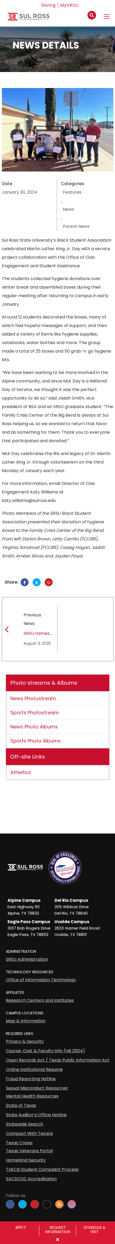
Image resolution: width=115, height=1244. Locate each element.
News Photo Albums (34, 726)
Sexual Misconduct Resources (37, 1088)
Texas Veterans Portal (29, 1151)
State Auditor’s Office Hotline (36, 1115)
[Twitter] (37, 582)
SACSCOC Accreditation (31, 1179)
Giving (48, 5)
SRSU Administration (27, 959)
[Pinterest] (49, 582)
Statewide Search (24, 1124)
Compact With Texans (29, 1133)
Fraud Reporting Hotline (31, 1079)
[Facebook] (25, 582)
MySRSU (69, 5)
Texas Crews (19, 1143)
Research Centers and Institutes (40, 1000)
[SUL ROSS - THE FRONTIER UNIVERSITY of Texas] (28, 18)
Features (72, 192)
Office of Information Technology (41, 980)
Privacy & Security (25, 1041)
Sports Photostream (34, 712)
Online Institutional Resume (34, 1069)
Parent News (76, 226)
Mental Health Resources (32, 1096)
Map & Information (25, 1021)
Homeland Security (26, 1160)
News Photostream (33, 698)
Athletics (20, 772)
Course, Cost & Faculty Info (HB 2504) (45, 1051)
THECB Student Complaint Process (42, 1169)
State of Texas (21, 1105)
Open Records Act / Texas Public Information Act (57, 1060)
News (68, 209)
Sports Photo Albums (35, 740)
